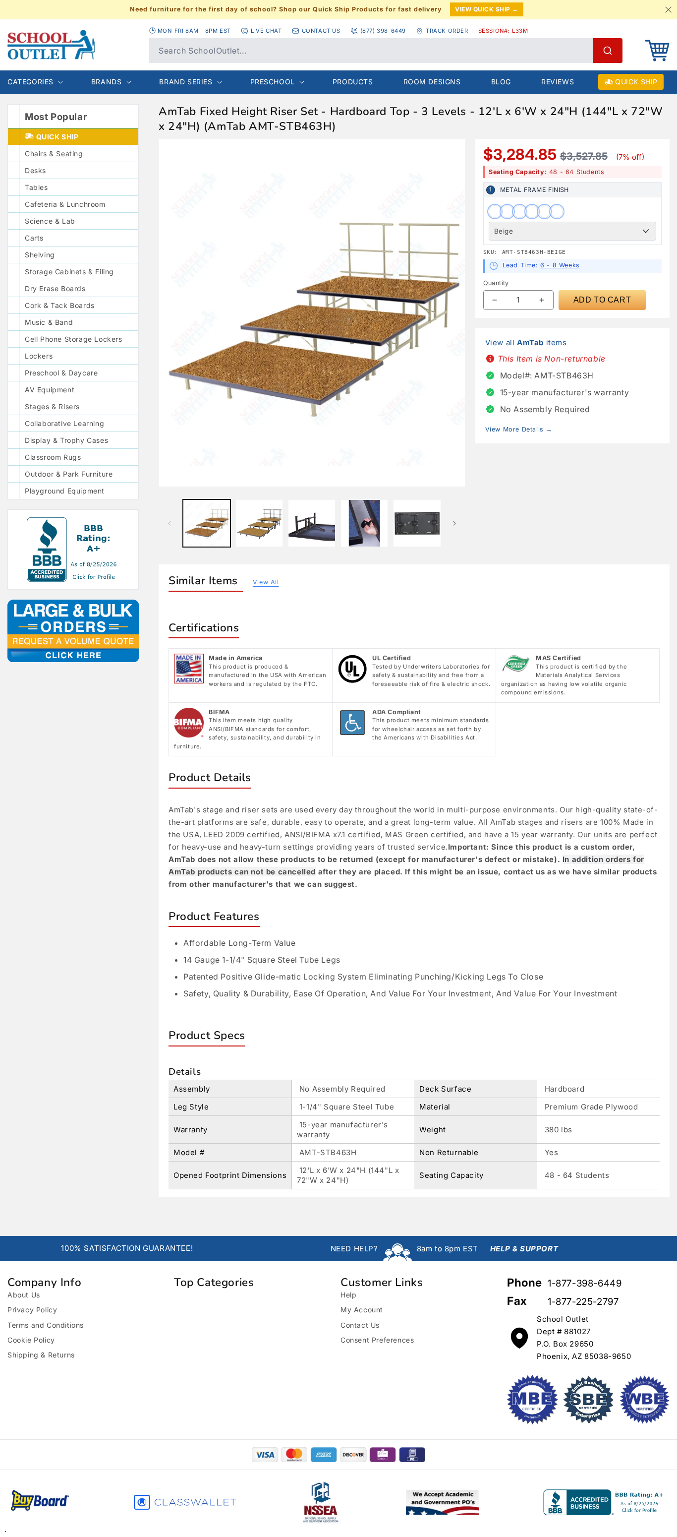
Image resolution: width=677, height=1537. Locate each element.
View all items (526, 342)
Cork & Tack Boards (60, 305)
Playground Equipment (65, 491)
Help (348, 1295)
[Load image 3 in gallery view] (312, 523)
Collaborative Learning (64, 423)
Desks (35, 170)
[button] (657, 50)
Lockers (39, 356)
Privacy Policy (32, 1309)
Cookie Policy (31, 1340)
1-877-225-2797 (583, 1301)
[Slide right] (454, 523)
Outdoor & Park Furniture (69, 474)
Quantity (496, 283)
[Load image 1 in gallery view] (206, 523)
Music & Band (49, 322)
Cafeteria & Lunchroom (65, 204)
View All (266, 582)
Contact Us (360, 1325)
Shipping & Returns (41, 1355)
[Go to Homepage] (73, 45)
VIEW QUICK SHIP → (486, 9)
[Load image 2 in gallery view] (259, 523)
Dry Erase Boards (55, 288)
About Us (23, 1295)
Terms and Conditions (45, 1325)
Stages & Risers (52, 406)
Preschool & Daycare (61, 373)
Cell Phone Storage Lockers (73, 339)
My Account (361, 1309)
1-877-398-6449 (584, 1283)
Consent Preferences (377, 1340)
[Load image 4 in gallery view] (364, 523)
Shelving (40, 254)
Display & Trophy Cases (66, 440)
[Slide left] (169, 523)
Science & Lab (50, 221)
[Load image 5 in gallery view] (417, 523)
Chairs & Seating (54, 153)
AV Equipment (49, 389)
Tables (36, 187)
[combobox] (385, 50)
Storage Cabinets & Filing (69, 271)
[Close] (668, 9)
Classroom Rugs (53, 457)
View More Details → (519, 429)
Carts (34, 238)
